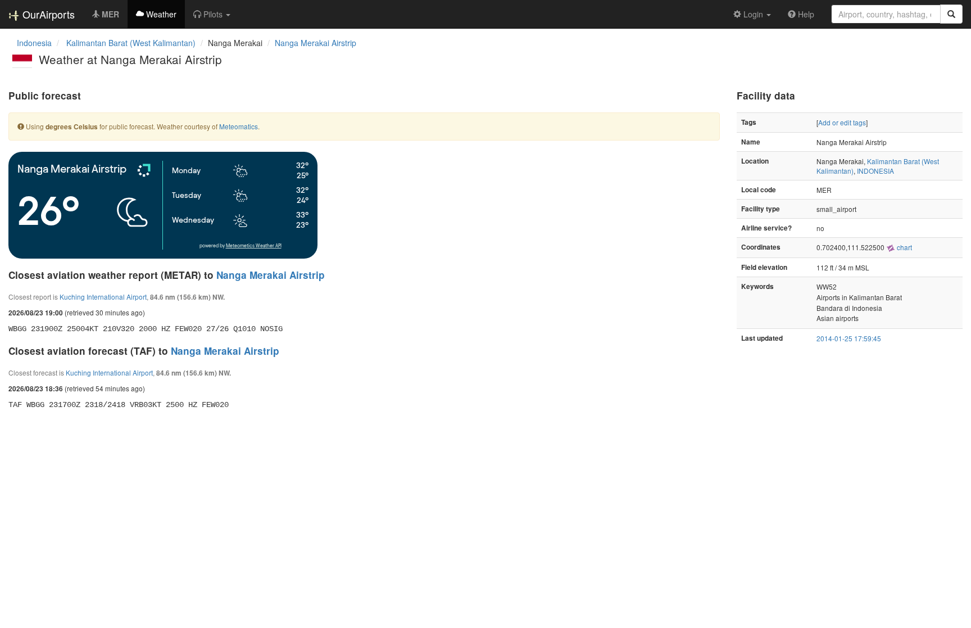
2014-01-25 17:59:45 (848, 338)
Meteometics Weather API (254, 246)
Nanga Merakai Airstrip (315, 42)
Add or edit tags (842, 122)
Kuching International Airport (103, 296)
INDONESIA (875, 170)
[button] (212, 14)
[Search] (951, 14)
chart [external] (903, 247)
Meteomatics (238, 126)
